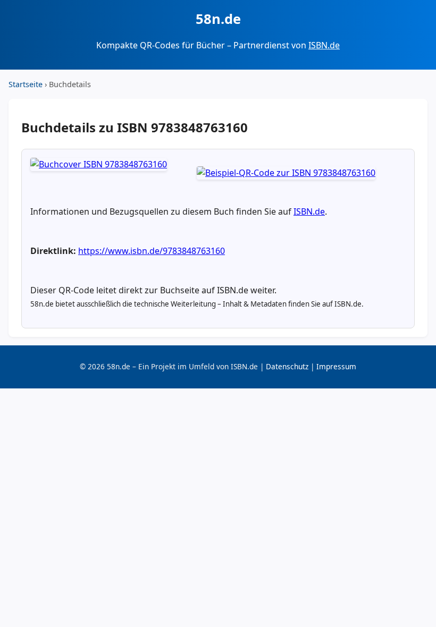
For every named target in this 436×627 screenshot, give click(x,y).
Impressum (336, 366)
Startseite (26, 84)
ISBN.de (324, 45)
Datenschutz (287, 366)
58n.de (218, 19)
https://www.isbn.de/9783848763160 (151, 251)
